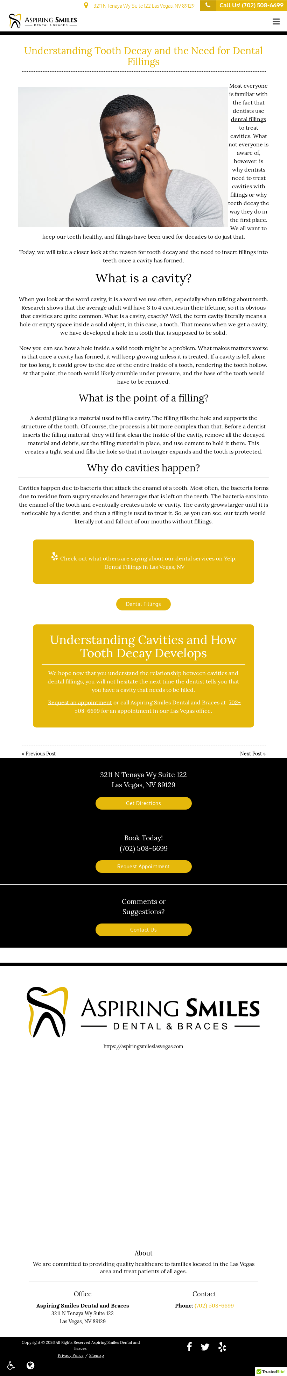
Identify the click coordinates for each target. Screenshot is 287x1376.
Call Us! (251, 5)
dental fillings (248, 119)
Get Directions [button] (143, 803)
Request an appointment (80, 702)
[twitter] (205, 1347)
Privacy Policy (71, 1355)
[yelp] (222, 1347)
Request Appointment (143, 866)
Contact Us (143, 930)
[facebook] (189, 1347)
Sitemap (96, 1355)
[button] (276, 21)
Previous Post (41, 754)
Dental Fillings (143, 604)
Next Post (251, 754)
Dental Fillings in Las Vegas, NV (144, 566)
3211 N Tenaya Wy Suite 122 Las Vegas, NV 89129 (143, 6)
